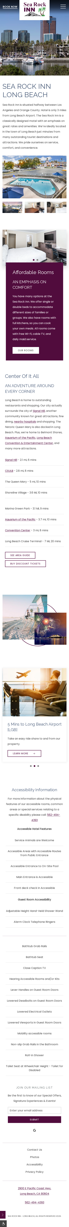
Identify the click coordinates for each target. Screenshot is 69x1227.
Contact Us (34, 1150)
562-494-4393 (34, 1202)
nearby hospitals (25, 422)
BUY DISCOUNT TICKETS (25, 563)
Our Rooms (26, 350)
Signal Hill (39, 411)
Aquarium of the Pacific (20, 438)
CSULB (9, 471)
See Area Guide (20, 555)
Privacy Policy (34, 1172)
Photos (34, 1157)
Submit (34, 1119)
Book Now (10, 6)
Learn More (21, 753)
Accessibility (34, 1164)
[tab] (31, 766)
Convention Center (17, 530)
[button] (63, 6)
